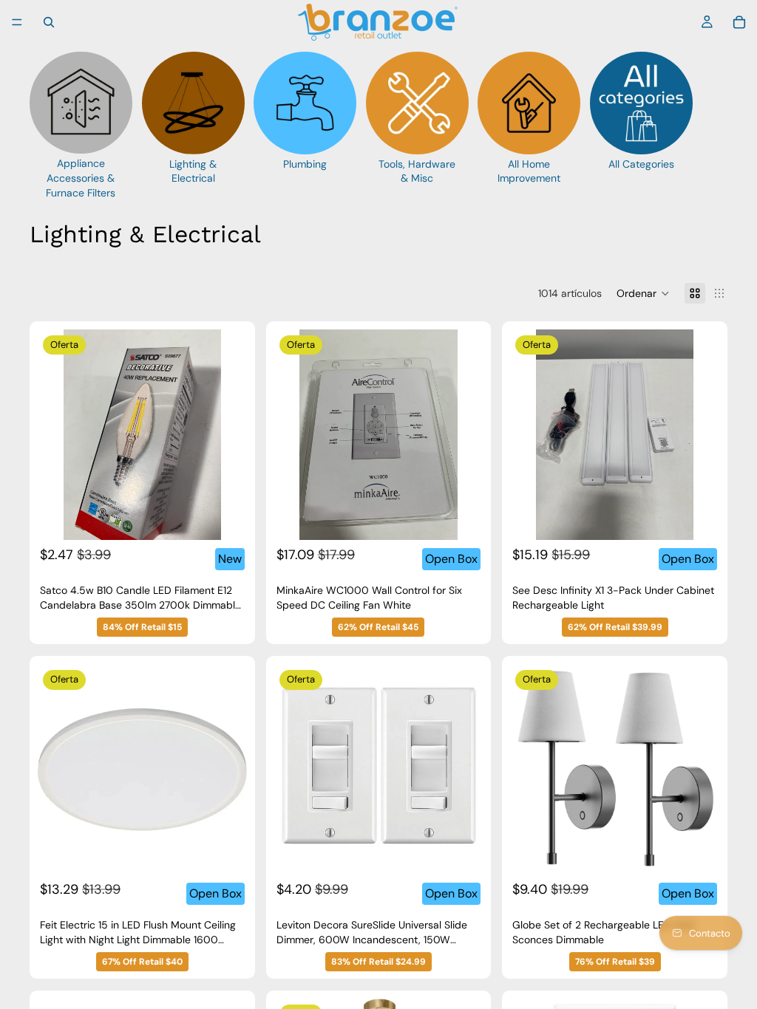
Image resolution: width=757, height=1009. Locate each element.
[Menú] (17, 22)
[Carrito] (739, 22)
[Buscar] (49, 22)
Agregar (237, 516)
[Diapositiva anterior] (59, 435)
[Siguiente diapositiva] (225, 435)
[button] (643, 293)
